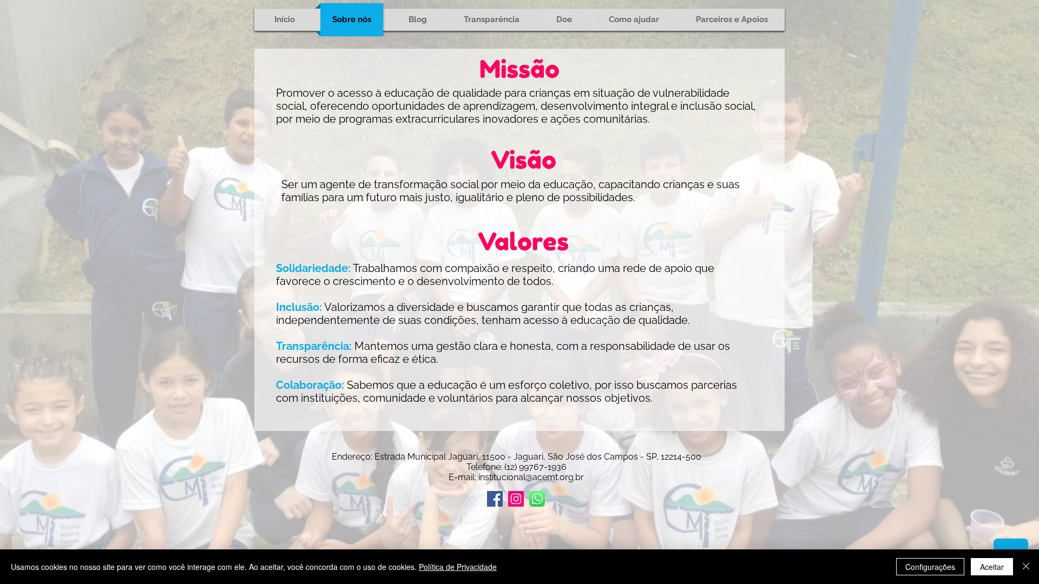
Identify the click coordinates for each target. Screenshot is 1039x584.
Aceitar (992, 566)
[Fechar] (1026, 566)
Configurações (930, 566)
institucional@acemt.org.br (531, 477)
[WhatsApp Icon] (537, 499)
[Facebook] (495, 499)
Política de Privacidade (458, 566)
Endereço (351, 457)
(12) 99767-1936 (535, 467)
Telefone (483, 467)
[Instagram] (516, 499)
